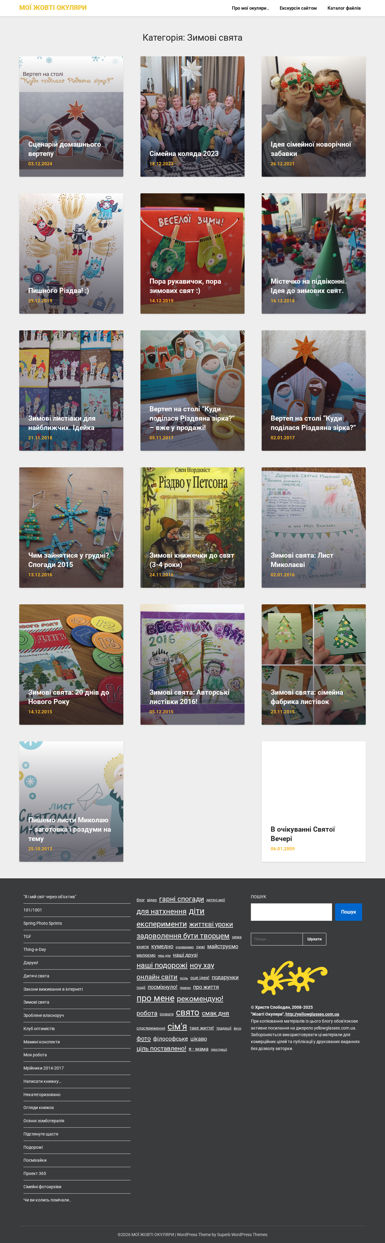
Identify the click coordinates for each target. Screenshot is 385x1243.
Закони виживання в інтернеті (53, 989)
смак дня (215, 1013)
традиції (223, 1028)
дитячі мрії (215, 900)
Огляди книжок (38, 1107)
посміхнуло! (162, 987)
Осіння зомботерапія (43, 1120)
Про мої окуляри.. (250, 8)
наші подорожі (162, 965)
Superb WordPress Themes (242, 1234)
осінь (184, 978)
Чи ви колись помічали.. (47, 1200)
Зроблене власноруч (43, 1015)
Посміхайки (35, 1160)
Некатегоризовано (41, 1094)
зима (237, 937)
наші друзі (185, 955)
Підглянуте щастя (40, 1134)
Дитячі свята (36, 976)
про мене (155, 998)
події (141, 987)
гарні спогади (181, 899)
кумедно (162, 946)
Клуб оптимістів (39, 1028)
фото (144, 1038)
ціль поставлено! (161, 1048)
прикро (185, 988)
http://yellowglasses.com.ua (312, 1014)
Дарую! (30, 962)
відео (152, 900)
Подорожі (33, 1147)
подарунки (225, 977)
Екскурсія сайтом (298, 8)
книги (143, 946)
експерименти (162, 924)
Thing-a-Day (34, 949)
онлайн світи (157, 977)
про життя (206, 987)
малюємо (146, 955)
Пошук (258, 896)
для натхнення (161, 911)
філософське (170, 1039)
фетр (237, 1028)
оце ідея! (199, 977)
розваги (167, 1014)
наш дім (164, 956)
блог (141, 900)
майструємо (222, 946)
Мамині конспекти (41, 1041)
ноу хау (202, 965)
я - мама (198, 1049)
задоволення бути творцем (183, 936)
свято (187, 1012)
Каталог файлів (344, 8)
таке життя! (201, 1028)
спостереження (151, 1028)
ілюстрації (219, 1049)
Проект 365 (34, 1173)
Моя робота (35, 1054)
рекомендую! (200, 998)
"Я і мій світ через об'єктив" (49, 896)
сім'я (177, 1026)
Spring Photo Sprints (42, 923)
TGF (27, 936)
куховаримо (185, 947)
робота (147, 1013)
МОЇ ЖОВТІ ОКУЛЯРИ (53, 7)
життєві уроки (211, 924)
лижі (200, 947)
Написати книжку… (42, 1081)
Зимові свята (36, 1002)
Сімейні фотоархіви (42, 1186)
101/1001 (32, 910)
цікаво (198, 1039)
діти (197, 911)
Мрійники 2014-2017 (43, 1068)
